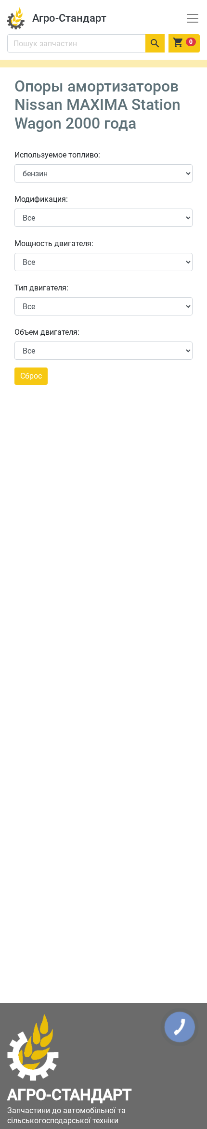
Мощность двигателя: (53, 243)
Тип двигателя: (41, 287)
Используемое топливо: (57, 154)
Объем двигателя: (46, 332)
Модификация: (41, 199)
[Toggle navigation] (192, 18)
